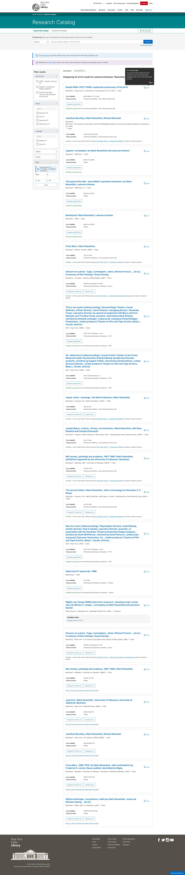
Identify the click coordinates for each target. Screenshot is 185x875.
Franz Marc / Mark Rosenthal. (80, 246)
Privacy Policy (112, 839)
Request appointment (74, 104)
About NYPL (126, 842)
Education (111, 10)
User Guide (52, 62)
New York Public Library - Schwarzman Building (108, 141)
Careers (94, 844)
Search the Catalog (41, 31)
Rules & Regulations (129, 839)
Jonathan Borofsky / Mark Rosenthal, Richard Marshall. (93, 118)
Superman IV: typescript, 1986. (81, 571)
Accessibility (96, 839)
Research (102, 10)
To (47, 174)
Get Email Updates (133, 3)
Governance (111, 847)
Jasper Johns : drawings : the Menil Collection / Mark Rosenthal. (98, 397)
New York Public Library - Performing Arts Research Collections (113, 296)
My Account (97, 3)
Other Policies (112, 842)
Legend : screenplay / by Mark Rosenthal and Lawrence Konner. (98, 150)
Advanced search (146, 45)
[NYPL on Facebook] (159, 840)
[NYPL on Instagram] (167, 840)
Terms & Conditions (114, 844)
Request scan (89, 291)
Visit (126, 10)
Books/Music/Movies (88, 10)
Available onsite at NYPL (74, 620)
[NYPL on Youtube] (172, 840)
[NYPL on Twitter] (163, 840)
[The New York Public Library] (40, 6)
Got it (151, 82)
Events (120, 10)
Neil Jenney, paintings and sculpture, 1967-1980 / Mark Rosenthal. (99, 669)
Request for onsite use (74, 291)
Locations (109, 3)
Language (126, 844)
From (37, 174)
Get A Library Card (119, 3)
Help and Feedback (177, 873)
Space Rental (96, 847)
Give (132, 10)
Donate (144, 3)
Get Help (139, 10)
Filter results (40, 72)
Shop (151, 3)
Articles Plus (45, 55)
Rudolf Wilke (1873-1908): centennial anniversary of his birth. (97, 87)
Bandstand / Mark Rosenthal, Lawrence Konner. (90, 215)
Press (94, 842)
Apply (46, 185)
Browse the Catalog (59, 31)
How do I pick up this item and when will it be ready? (82, 690)
